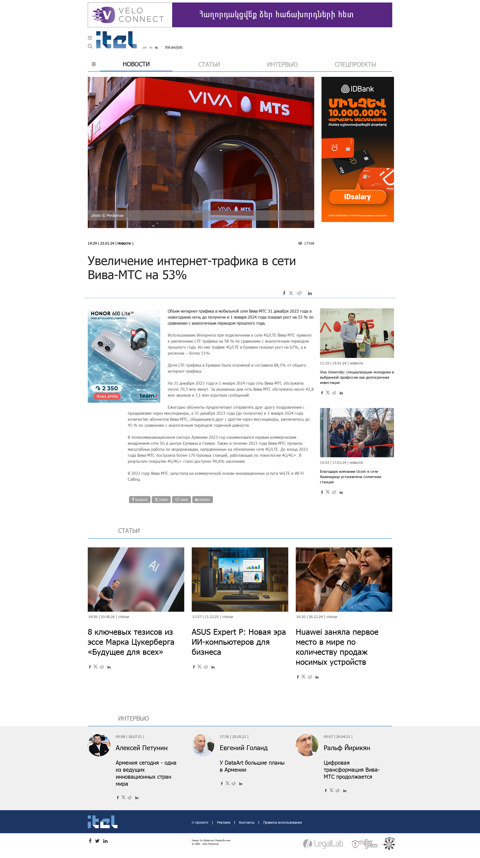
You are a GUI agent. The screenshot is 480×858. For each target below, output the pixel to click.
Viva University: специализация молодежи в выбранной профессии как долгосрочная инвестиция (357, 377)
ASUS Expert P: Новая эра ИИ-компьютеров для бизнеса (239, 642)
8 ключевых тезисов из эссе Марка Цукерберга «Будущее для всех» (131, 642)
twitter (163, 499)
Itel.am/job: (174, 47)
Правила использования (282, 822)
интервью (282, 64)
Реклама (224, 822)
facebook (141, 499)
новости (136, 64)
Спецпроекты (355, 64)
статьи (209, 64)
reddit (183, 499)
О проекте (200, 822)
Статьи (123, 616)
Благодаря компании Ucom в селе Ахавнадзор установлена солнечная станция (350, 476)
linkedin (204, 499)
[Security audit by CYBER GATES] (365, 844)
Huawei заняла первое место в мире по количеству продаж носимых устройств (337, 647)
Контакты (247, 822)
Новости (124, 243)
